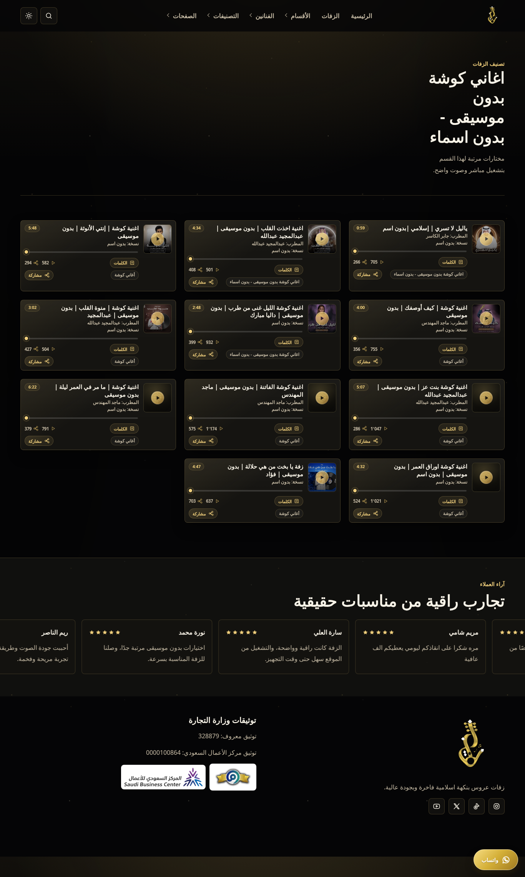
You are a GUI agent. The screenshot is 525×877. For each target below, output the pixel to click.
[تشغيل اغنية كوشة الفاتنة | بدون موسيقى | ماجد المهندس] (322, 398)
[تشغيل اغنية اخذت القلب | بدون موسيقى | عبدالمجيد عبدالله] (322, 239)
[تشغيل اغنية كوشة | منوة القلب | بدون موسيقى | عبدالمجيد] (157, 318)
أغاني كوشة (125, 274)
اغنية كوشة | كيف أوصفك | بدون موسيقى (427, 311)
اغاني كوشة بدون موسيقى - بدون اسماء (429, 274)
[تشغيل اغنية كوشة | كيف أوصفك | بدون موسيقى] (486, 318)
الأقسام (300, 16)
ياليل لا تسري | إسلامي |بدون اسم (425, 228)
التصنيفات (226, 16)
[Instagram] (496, 806)
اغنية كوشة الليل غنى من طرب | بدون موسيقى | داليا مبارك (257, 311)
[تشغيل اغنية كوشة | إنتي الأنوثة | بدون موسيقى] (157, 239)
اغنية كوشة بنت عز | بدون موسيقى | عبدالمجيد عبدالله (422, 391)
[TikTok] (477, 806)
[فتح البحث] (48, 15)
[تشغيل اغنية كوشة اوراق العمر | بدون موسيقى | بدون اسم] (486, 477)
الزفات (330, 16)
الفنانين (265, 16)
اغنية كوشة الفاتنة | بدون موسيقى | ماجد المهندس (252, 391)
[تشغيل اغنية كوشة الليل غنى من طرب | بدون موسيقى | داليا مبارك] (322, 318)
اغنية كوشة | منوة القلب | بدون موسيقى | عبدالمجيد (100, 311)
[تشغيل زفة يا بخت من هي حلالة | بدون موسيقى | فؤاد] (322, 477)
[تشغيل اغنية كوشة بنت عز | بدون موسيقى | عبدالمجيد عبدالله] (486, 398)
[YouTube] (437, 806)
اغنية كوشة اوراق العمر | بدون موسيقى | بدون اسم (430, 470)
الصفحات (184, 16)
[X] (457, 806)
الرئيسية (361, 16)
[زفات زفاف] (493, 16)
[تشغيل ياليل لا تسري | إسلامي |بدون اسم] (486, 239)
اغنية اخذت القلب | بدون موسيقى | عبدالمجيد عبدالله (259, 232)
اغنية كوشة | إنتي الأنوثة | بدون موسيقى (100, 232)
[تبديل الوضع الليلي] (28, 15)
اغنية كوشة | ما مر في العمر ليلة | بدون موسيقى (97, 391)
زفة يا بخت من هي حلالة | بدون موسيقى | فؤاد (265, 470)
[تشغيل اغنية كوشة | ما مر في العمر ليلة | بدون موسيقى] (157, 398)
